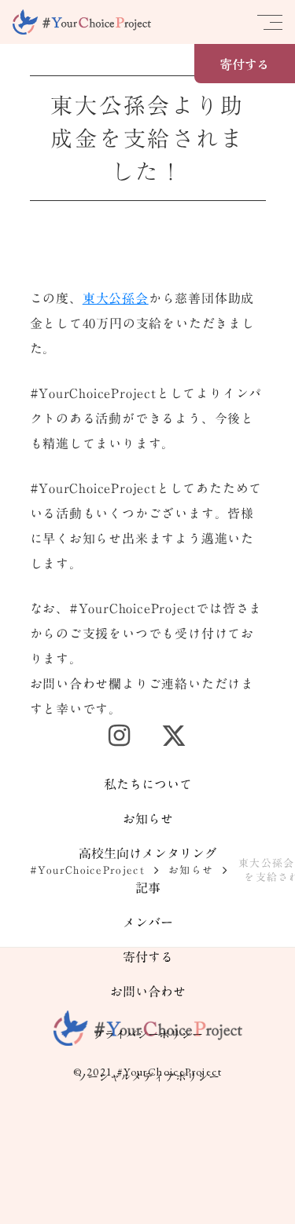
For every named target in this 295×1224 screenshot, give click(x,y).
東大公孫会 (116, 298)
